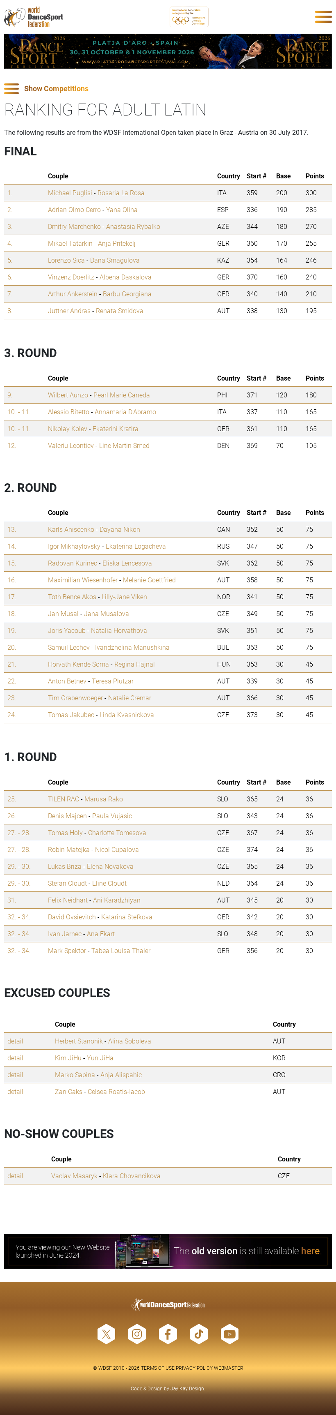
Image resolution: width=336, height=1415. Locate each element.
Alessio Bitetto (68, 411)
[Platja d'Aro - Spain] (168, 51)
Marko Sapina (75, 1074)
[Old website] (168, 1251)
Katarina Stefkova (126, 916)
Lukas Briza (65, 866)
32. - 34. (19, 916)
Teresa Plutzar (113, 680)
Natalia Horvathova (119, 630)
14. (11, 546)
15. (11, 563)
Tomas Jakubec (71, 714)
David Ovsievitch (72, 916)
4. (10, 243)
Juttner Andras (69, 310)
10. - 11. (19, 411)
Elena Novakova (110, 866)
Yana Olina (122, 209)
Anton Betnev (67, 680)
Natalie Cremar (129, 697)
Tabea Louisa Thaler (120, 950)
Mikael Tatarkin (70, 243)
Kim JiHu (68, 1057)
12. (11, 445)
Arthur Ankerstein (73, 293)
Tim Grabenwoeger (75, 697)
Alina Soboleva (129, 1040)
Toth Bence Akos (72, 596)
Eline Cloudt (109, 883)
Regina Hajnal (134, 664)
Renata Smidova (119, 310)
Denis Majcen (67, 815)
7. (10, 293)
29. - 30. (19, 866)
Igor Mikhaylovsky (74, 546)
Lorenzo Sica (66, 260)
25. (11, 798)
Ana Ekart (101, 933)
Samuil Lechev (69, 647)
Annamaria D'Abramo (125, 411)
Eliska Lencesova (127, 563)
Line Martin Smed (124, 445)
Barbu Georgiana (127, 293)
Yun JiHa (100, 1057)
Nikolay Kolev (67, 428)
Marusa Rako (103, 798)
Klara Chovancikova (132, 1175)
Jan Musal (63, 613)
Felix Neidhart (68, 900)
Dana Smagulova (115, 260)
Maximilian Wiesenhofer (83, 579)
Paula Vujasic (112, 815)
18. (11, 613)
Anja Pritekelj (117, 243)
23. (11, 697)
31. (11, 900)
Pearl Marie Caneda (121, 394)
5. (10, 260)
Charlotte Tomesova (117, 832)
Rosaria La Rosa (121, 192)
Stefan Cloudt (67, 883)
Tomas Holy (65, 832)
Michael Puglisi (70, 192)
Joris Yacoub (67, 630)
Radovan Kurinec (72, 563)
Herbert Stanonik (79, 1040)
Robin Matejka (69, 849)
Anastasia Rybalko (133, 226)
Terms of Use (158, 1367)
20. (11, 647)
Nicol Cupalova (117, 849)
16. (11, 579)
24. (11, 714)
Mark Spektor (67, 950)
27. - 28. (19, 832)
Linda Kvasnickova (127, 714)
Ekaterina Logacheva (136, 546)
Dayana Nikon (120, 529)
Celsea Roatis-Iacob (116, 1091)
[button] (168, 88)
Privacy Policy (194, 1367)
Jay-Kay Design (187, 1388)
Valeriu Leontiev (71, 445)
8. (10, 310)
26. (11, 815)
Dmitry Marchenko (74, 226)
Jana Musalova (106, 613)
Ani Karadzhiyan (117, 900)
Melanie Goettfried (149, 579)
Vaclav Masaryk (74, 1175)
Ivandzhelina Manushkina (132, 647)
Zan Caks (68, 1091)
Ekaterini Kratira (115, 428)
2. (10, 209)
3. (10, 226)
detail (15, 1040)
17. (11, 596)
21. (11, 664)
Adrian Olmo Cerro (74, 209)
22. (11, 680)
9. (10, 394)
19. (11, 630)
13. (11, 529)
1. (10, 192)
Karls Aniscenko (71, 529)
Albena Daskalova (126, 276)
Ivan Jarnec (65, 933)
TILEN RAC (63, 798)
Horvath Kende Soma (78, 664)
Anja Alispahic (121, 1074)
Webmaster (228, 1367)
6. (10, 276)
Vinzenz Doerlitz (71, 276)
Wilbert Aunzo (68, 394)
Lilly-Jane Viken (124, 596)
